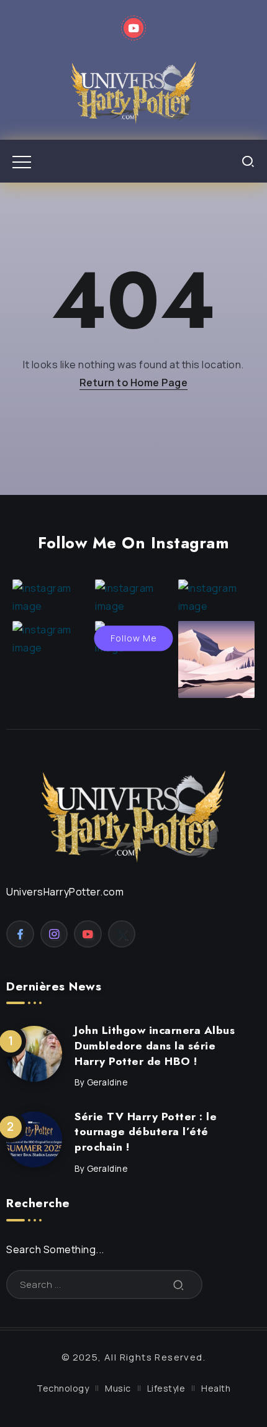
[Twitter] (122, 934)
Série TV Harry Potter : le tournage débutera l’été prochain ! (146, 1131)
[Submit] (178, 1284)
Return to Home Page (133, 382)
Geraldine (107, 1082)
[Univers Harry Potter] (133, 90)
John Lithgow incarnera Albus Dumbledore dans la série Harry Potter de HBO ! (155, 1045)
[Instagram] (54, 934)
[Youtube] (134, 28)
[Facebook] (20, 934)
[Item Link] (34, 1054)
